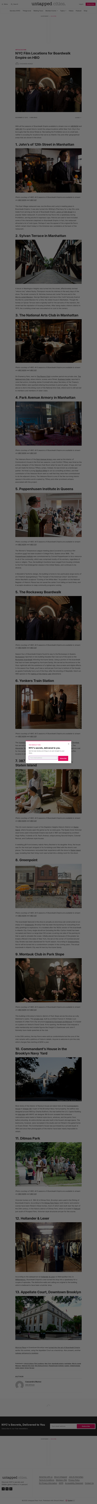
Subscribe (63, 758)
